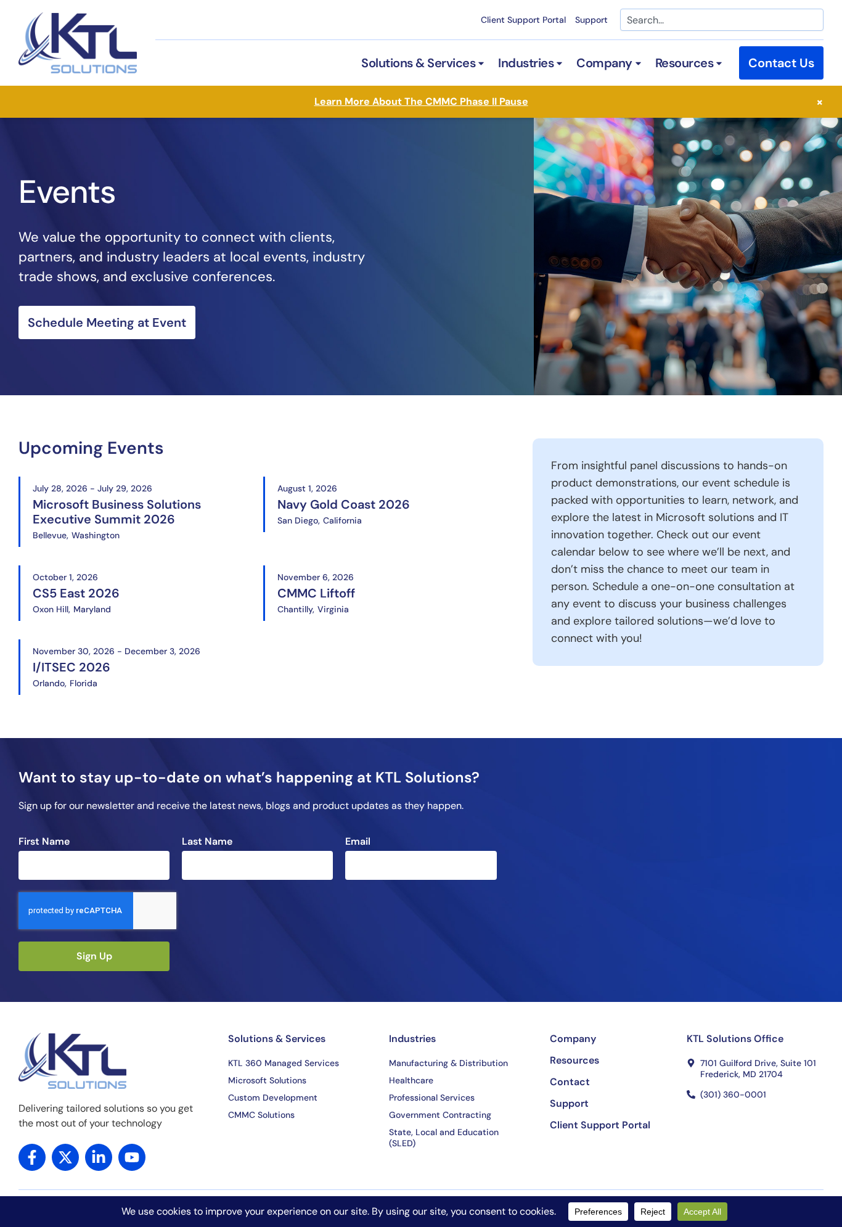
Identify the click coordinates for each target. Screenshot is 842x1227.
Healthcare (411, 1080)
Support (591, 19)
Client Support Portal (523, 19)
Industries (412, 1038)
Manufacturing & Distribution (448, 1063)
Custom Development (272, 1097)
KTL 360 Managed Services (283, 1063)
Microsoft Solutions (267, 1080)
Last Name (207, 841)
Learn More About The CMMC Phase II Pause (421, 101)
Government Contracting (440, 1114)
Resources (574, 1060)
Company (573, 1039)
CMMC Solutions (261, 1114)
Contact (570, 1082)
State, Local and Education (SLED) (444, 1137)
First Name (44, 841)
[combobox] (722, 20)
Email (357, 841)
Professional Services (432, 1097)
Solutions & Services (276, 1038)
